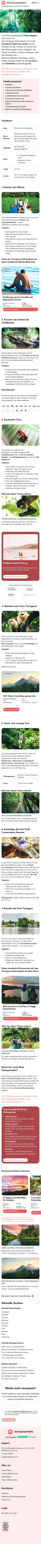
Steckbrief (8, 84)
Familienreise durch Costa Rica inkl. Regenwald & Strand (18, 298)
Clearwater (5, 1337)
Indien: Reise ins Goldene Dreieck (13, 1347)
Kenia (3, 1334)
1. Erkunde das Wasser (12, 87)
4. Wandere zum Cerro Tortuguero (17, 96)
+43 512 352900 (7, 1454)
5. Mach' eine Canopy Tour (14, 98)
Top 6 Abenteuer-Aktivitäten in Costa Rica (16, 815)
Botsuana (5, 1323)
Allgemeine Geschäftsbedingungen (14, 1496)
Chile (3, 1329)
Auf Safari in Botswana (10, 1379)
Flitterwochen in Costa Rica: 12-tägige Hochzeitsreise (19, 1007)
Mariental (5, 1315)
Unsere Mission (7, 1470)
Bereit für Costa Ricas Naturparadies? (18, 109)
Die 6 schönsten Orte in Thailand (13, 1358)
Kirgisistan (5, 1320)
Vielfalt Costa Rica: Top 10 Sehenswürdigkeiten (18, 1248)
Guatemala (5, 1312)
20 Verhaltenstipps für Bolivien (12, 1355)
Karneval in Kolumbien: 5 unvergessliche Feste (17, 1349)
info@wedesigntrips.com (10, 1457)
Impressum (5, 1493)
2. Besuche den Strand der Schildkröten (18, 90)
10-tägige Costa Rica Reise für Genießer (14, 1199)
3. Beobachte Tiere (12, 93)
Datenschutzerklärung (20, 1411)
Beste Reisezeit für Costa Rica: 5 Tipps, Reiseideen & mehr (20, 1282)
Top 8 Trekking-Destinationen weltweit (15, 1352)
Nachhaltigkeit (6, 1477)
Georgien (5, 1331)
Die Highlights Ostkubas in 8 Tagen (14, 1376)
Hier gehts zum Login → (10, 1513)
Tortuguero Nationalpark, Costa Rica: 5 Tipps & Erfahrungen (18, 1052)
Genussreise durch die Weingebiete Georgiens (18, 1370)
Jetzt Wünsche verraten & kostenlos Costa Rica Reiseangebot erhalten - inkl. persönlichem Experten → (19, 71)
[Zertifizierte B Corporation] (20, 1526)
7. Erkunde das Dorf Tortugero (15, 106)
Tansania (5, 1317)
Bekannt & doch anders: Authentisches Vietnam (18, 1373)
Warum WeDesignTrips (9, 1480)
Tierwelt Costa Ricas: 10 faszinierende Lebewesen (19, 519)
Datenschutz (6, 1500)
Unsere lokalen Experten (10, 1473)
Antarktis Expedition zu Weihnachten (14, 1368)
